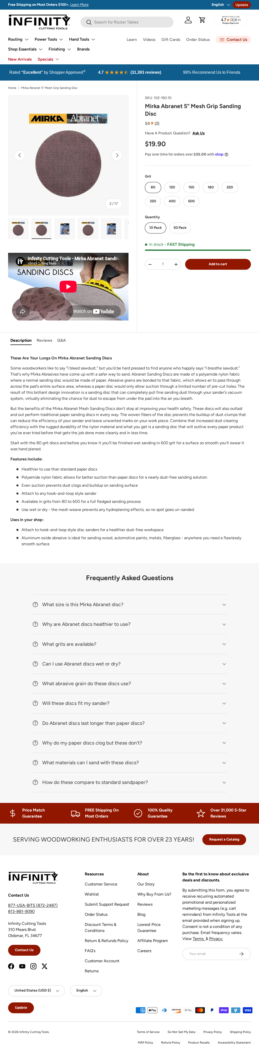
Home (12, 88)
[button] (202, 20)
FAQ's (90, 950)
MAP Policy (145, 1042)
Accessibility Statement (234, 1042)
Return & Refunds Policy (106, 940)
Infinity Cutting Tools (34, 1032)
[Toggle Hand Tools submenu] (93, 39)
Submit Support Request (107, 904)
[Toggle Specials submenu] (57, 59)
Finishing (57, 49)
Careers (144, 950)
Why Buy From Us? (154, 894)
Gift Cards (170, 39)
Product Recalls (199, 1042)
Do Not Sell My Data (181, 1032)
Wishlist (92, 894)
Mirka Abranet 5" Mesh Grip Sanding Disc (49, 88)
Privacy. (216, 938)
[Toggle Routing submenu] (27, 39)
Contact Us (24, 950)
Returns (92, 971)
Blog (141, 914)
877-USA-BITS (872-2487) (33, 905)
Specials (45, 59)
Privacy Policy (212, 1032)
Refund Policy (170, 1042)
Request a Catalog (224, 839)
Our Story (146, 884)
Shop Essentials (22, 49)
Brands (83, 49)
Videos (149, 39)
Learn (132, 39)
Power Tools (46, 39)
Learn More (79, 4)
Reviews (44, 340)
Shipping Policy (240, 1032)
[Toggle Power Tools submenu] (61, 39)
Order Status (198, 39)
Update (241, 5)
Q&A (61, 340)
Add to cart (218, 264)
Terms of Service (148, 1032)
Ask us (198, 133)
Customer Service (101, 884)
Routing (15, 39)
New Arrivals (20, 59)
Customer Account (102, 960)
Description (21, 340)
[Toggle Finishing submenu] (69, 49)
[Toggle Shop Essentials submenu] (40, 49)
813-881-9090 (21, 911)
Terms (199, 938)
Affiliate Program (152, 940)
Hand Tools (79, 39)
